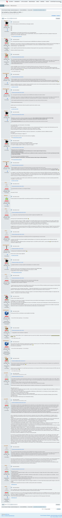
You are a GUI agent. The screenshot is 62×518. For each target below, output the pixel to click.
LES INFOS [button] (11, 1)
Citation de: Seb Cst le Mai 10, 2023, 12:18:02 (18, 330)
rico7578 (6, 372)
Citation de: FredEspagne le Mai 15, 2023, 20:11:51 (18, 360)
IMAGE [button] (37, 1)
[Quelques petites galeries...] (7, 204)
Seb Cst (5, 20)
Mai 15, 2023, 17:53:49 (16, 311)
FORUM (47, 1)
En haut (3, 504)
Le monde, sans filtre (14, 86)
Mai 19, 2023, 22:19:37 (16, 373)
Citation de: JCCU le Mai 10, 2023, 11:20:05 (17, 262)
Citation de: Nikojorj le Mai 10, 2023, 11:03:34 (18, 234)
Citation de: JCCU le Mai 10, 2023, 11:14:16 (17, 248)
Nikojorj (6, 195)
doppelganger (6, 73)
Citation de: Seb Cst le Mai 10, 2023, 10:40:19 (18, 186)
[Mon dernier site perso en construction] (7, 30)
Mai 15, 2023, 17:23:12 (16, 296)
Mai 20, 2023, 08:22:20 (16, 466)
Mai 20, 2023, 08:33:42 (16, 487)
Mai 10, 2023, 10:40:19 (16, 140)
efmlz (6, 53)
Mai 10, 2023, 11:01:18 (16, 183)
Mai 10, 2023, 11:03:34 (16, 196)
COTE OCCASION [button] (24, 1)
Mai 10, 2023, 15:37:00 (16, 275)
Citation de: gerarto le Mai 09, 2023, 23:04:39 (18, 56)
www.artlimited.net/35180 (17, 36)
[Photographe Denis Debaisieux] (7, 476)
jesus (6, 465)
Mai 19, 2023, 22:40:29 (16, 446)
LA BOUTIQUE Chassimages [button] (55, 1)
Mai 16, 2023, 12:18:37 (16, 358)
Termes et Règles (55, 516)
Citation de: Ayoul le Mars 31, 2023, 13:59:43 (18, 147)
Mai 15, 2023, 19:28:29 (16, 327)
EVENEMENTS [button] (17, 1)
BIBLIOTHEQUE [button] (32, 1)
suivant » (58, 15)
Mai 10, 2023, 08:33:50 (16, 54)
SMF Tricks (7, 514)
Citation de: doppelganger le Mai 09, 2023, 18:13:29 (19, 212)
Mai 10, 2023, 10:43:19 (16, 162)
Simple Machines (11, 515)
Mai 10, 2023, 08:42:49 (16, 74)
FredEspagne (6, 310)
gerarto (6, 38)
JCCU (6, 182)
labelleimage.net (14, 484)
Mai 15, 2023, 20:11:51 (16, 341)
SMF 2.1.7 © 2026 (5, 515)
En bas (3, 18)
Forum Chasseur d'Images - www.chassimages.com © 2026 (51, 515)
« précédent (53, 15)
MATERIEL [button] (42, 1)
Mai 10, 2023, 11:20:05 (16, 231)
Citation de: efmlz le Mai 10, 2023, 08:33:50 (17, 76)
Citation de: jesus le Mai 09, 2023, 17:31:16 (17, 376)
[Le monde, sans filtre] (7, 83)
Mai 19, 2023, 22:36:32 (16, 399)
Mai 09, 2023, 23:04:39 (16, 39)
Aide (51, 516)
